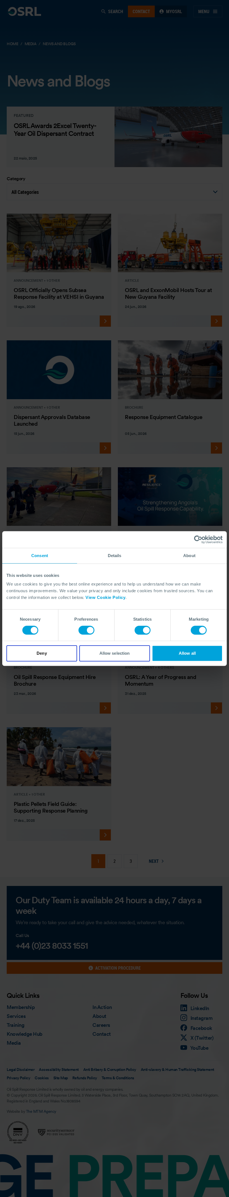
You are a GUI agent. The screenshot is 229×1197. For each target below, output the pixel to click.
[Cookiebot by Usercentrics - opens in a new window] (198, 539)
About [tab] (189, 555)
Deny (42, 653)
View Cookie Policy (105, 597)
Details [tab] (114, 555)
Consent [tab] (39, 555)
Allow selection (114, 653)
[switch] (86, 630)
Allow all (187, 653)
